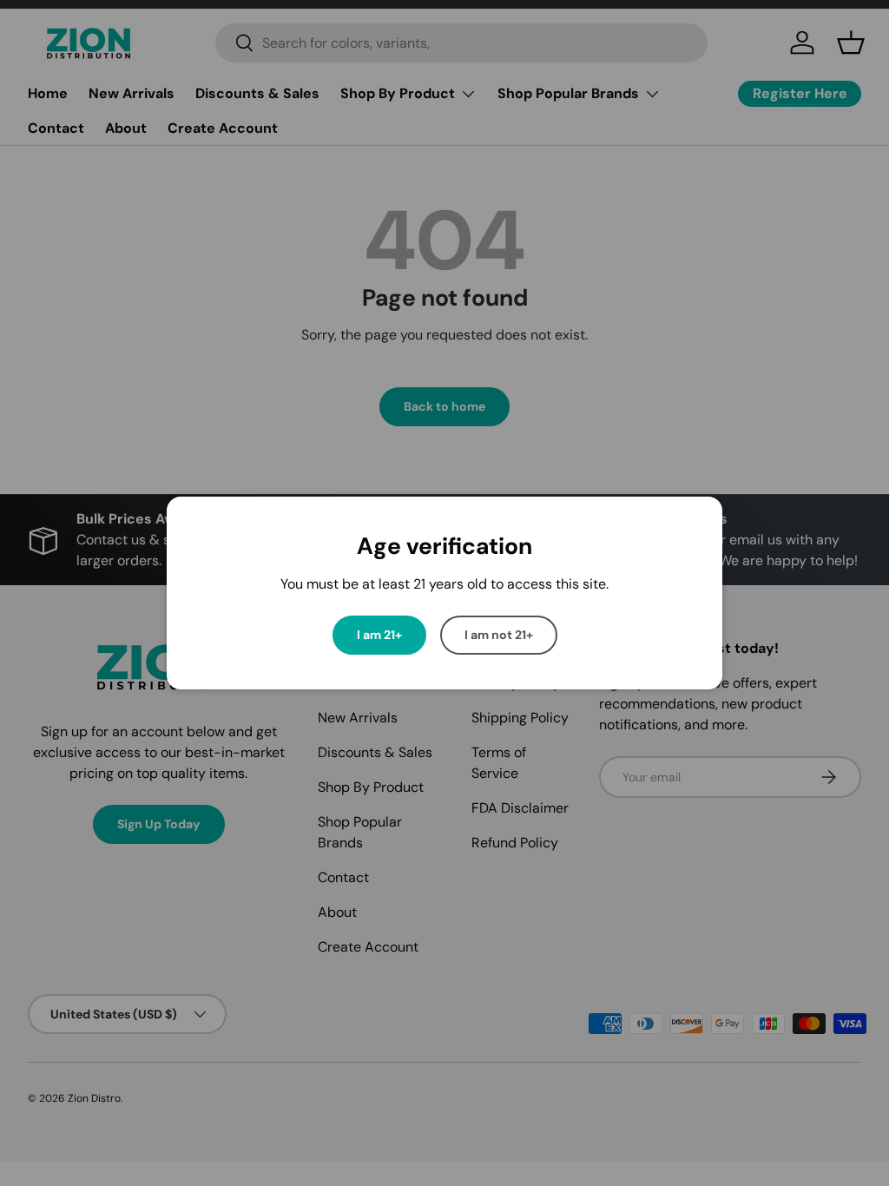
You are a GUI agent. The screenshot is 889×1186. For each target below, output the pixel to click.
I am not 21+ (498, 634)
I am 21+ (379, 634)
